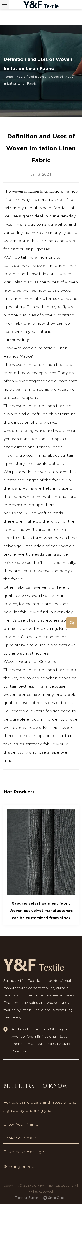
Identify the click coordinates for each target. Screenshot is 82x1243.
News (20, 76)
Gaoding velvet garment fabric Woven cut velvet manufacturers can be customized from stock (41, 911)
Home (8, 76)
